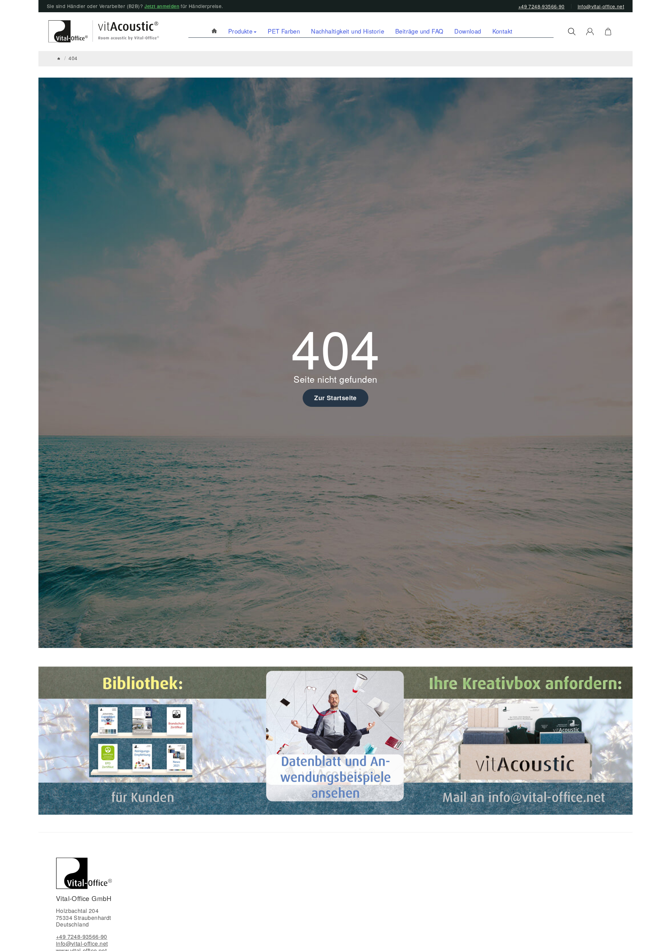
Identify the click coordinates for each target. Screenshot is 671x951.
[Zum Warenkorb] (608, 32)
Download (467, 31)
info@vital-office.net (601, 6)
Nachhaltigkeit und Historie (347, 31)
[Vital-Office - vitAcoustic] (214, 31)
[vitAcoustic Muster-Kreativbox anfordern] (527, 739)
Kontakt (502, 31)
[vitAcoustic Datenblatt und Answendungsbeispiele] (335, 739)
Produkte (240, 31)
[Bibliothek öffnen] (144, 739)
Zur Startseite (335, 397)
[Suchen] (572, 32)
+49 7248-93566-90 (541, 6)
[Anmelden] (590, 32)
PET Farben (284, 31)
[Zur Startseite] (100, 31)
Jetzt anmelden (161, 6)
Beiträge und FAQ (419, 31)
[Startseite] (59, 58)
